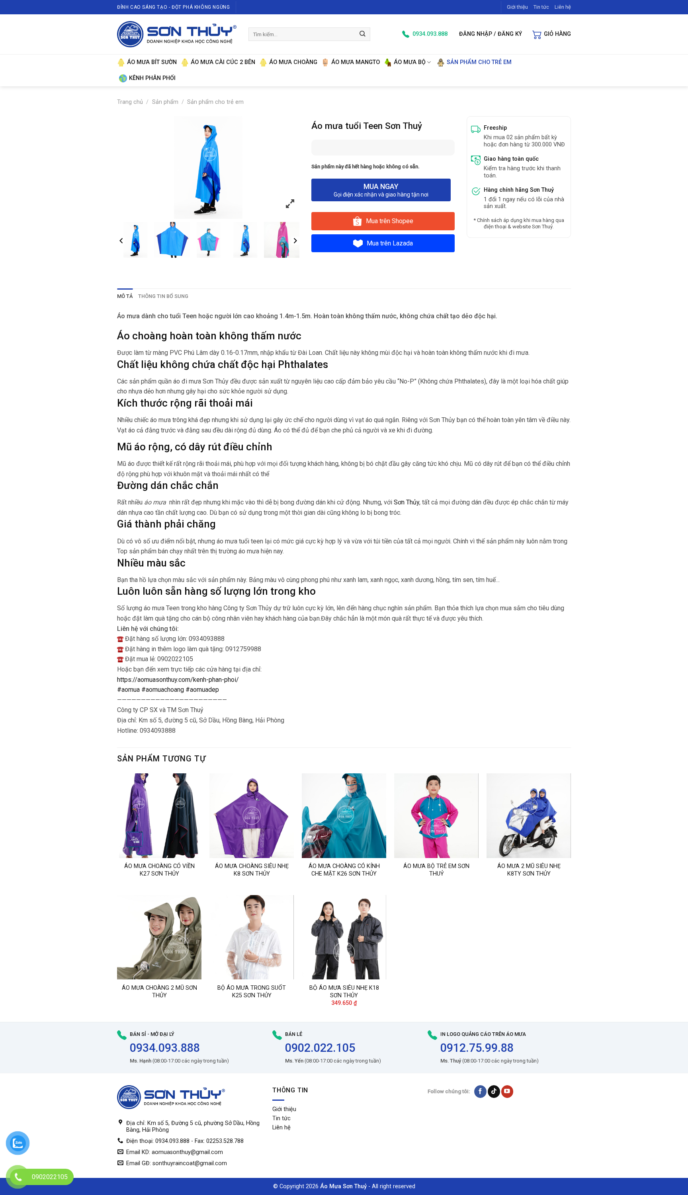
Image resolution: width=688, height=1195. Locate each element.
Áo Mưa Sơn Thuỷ (343, 1186)
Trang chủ (130, 102)
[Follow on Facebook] (480, 1091)
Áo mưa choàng (293, 62)
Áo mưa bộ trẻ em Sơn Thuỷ (436, 870)
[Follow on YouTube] (507, 1091)
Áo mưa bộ (410, 62)
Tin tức (541, 7)
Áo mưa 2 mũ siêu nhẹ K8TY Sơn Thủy (529, 870)
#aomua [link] (128, 689)
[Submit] (362, 34)
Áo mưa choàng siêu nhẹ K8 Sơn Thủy (252, 870)
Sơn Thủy (406, 502)
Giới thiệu (517, 7)
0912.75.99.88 (477, 1048)
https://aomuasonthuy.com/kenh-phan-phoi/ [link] (178, 679)
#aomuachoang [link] (162, 689)
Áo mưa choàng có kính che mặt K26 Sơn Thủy (344, 870)
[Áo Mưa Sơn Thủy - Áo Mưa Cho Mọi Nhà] (176, 34)
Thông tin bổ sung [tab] (163, 296)
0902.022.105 (320, 1048)
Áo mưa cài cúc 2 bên (223, 62)
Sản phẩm (165, 102)
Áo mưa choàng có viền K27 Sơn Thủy (159, 870)
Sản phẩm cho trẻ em (479, 62)
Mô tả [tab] (125, 296)
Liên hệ (563, 7)
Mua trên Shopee (389, 221)
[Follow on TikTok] (494, 1091)
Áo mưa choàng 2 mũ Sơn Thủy (159, 992)
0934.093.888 (165, 1048)
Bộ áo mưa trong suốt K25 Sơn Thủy (251, 992)
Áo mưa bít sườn (152, 62)
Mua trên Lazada (390, 243)
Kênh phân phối (152, 78)
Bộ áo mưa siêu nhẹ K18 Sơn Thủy (344, 992)
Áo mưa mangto (355, 62)
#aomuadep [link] (202, 689)
